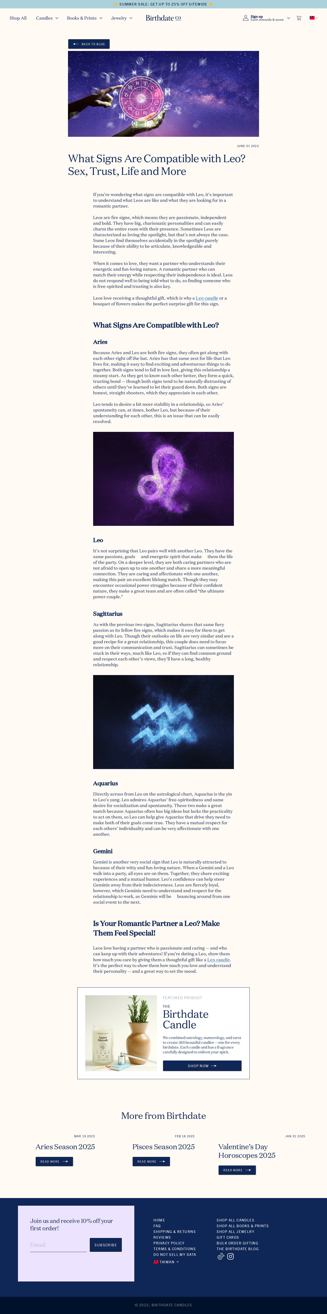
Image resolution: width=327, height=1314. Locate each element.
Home (159, 1220)
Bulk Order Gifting (237, 1243)
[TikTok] (221, 1256)
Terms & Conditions (174, 1248)
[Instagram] (230, 1256)
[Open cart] (299, 18)
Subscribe (106, 1245)
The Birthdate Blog (238, 1248)
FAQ (157, 1225)
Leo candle (218, 959)
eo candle (208, 297)
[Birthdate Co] (163, 18)
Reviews (162, 1237)
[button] (46, 18)
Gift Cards (228, 1237)
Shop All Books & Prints (243, 1225)
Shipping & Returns (174, 1231)
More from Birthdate (163, 1116)
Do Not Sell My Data (174, 1254)
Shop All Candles (235, 1220)
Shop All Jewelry (235, 1231)
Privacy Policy (169, 1243)
